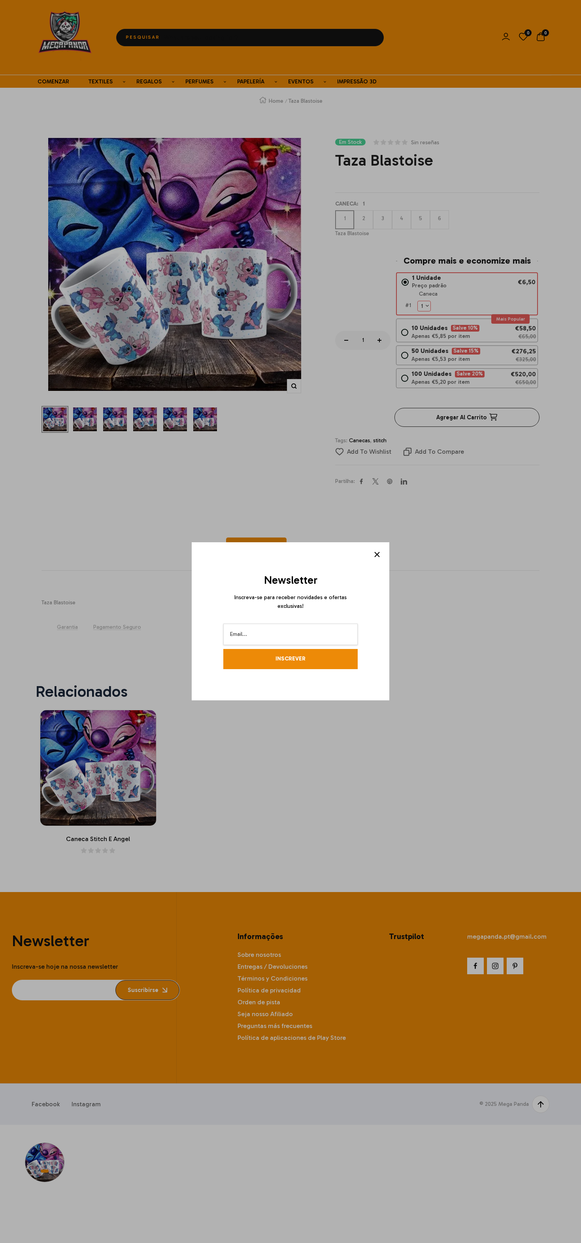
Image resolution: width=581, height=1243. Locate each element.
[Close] (377, 554)
